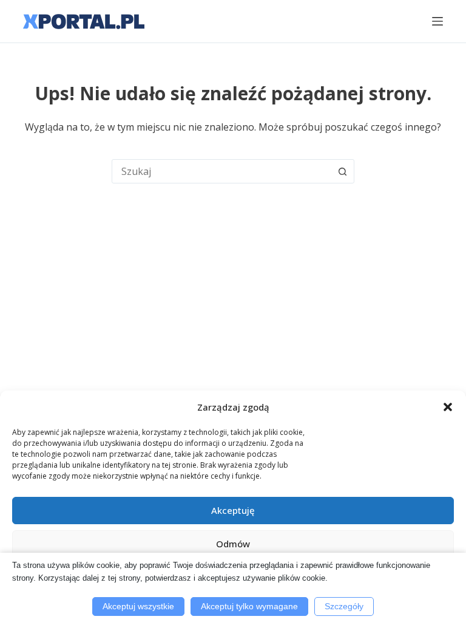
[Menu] (437, 21)
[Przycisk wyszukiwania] (342, 171)
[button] (448, 407)
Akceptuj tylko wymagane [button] (249, 606)
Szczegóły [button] (344, 606)
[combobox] (221, 171)
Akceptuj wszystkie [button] (138, 606)
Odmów (233, 544)
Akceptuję (233, 510)
